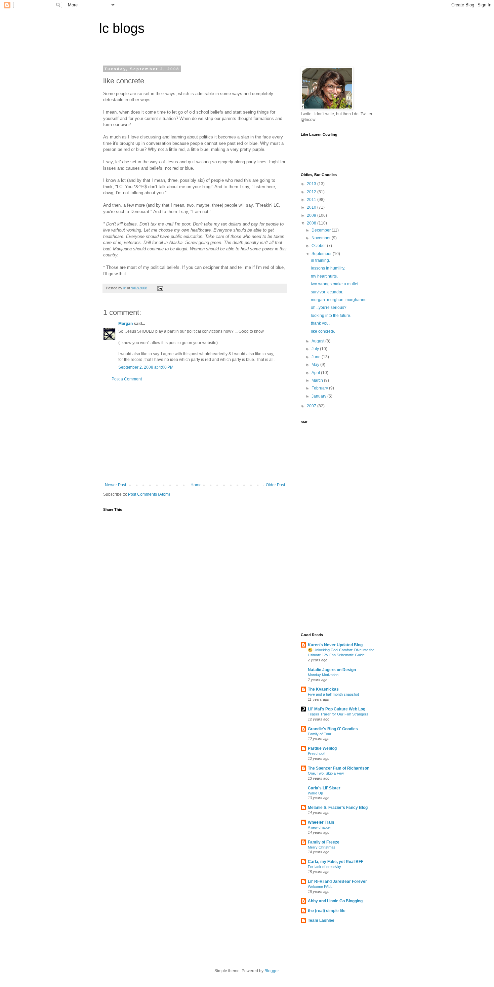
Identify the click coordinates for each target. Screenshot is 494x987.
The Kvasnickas (323, 689)
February (320, 388)
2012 (312, 192)
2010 (312, 207)
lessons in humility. (328, 268)
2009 (312, 215)
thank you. (320, 323)
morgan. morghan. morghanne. (339, 299)
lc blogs (122, 28)
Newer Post (115, 485)
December (322, 230)
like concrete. (323, 331)
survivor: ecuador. (327, 292)
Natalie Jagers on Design (332, 669)
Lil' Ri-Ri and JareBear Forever (337, 881)
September (322, 253)
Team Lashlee (321, 920)
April (316, 372)
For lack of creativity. (325, 867)
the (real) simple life (326, 910)
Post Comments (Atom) (149, 494)
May (316, 364)
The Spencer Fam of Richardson (338, 768)
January (319, 396)
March (318, 380)
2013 (312, 183)
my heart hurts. (324, 276)
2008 (312, 223)
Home (196, 485)
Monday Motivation (323, 675)
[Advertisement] (195, 432)
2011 (312, 199)
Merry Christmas (321, 847)
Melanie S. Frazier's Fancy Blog (338, 807)
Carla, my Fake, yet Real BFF (335, 861)
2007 (312, 406)
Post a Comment (127, 379)
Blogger (271, 971)
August (318, 341)
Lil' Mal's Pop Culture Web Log (336, 709)
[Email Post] (160, 288)
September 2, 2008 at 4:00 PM (145, 367)
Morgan (125, 323)
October (319, 245)
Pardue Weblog (322, 748)
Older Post (275, 485)
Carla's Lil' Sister (324, 788)
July (316, 348)
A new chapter (319, 827)
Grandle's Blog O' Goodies (333, 729)
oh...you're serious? (328, 307)
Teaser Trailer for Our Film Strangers (338, 714)
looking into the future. (331, 315)
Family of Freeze (323, 842)
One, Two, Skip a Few (326, 773)
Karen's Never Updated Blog (335, 645)
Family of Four (319, 734)
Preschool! (316, 753)
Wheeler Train (321, 822)
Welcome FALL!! (321, 887)
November (322, 238)
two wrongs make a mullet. (335, 284)
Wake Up (315, 793)
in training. (320, 260)
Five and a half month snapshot (333, 694)
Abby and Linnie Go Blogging (335, 901)
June (317, 357)
